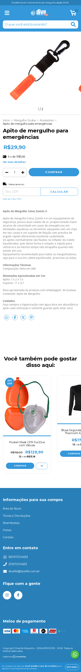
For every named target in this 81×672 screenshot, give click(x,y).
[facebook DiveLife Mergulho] (18, 595)
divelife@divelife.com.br (24, 571)
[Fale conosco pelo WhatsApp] (75, 654)
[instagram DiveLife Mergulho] (7, 595)
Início (6, 120)
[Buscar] (73, 24)
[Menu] (7, 13)
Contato (8, 537)
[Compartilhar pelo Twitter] (23, 319)
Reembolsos (11, 523)
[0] (73, 13)
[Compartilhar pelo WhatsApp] (6, 318)
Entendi (72, 667)
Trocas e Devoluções (16, 515)
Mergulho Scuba (25, 120)
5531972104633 (18, 557)
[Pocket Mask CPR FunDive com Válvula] (42, 466)
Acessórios (47, 120)
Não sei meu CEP (12, 198)
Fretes (7, 530)
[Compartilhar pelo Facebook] (15, 319)
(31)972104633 (17, 564)
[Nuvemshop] (14, 657)
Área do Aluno (12, 508)
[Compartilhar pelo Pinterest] (31, 319)
